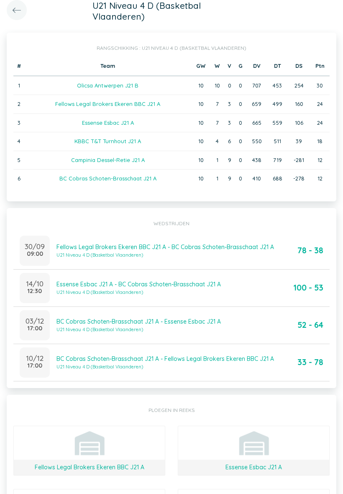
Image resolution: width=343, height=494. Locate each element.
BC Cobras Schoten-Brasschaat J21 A (107, 178)
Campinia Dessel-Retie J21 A (108, 160)
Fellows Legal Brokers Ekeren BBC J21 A (107, 103)
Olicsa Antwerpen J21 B (107, 85)
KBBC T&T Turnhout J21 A (107, 141)
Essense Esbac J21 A (108, 122)
